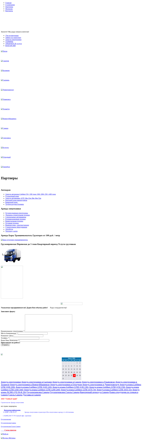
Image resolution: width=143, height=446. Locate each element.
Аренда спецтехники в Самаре (66, 382)
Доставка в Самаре (32, 394)
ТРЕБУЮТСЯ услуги (13, 44)
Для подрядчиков (12, 36)
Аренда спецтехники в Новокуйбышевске (30, 384)
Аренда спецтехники (13, 40)
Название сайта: (7, 336)
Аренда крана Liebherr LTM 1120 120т (34, 387)
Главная (8, 3)
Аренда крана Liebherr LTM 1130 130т (70, 387)
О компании (10, 5)
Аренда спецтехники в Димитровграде (100, 384)
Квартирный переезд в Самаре (94, 392)
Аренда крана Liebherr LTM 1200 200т (42, 389)
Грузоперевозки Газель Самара (65, 392)
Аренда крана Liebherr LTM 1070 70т (78, 389)
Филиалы (9, 9)
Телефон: (5, 338)
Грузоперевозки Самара (38, 392)
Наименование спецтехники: (12, 331)
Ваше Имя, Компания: (10, 340)
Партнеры (9, 7)
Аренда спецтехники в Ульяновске (98, 382)
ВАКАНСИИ (10, 46)
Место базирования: (9, 333)
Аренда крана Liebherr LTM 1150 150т (107, 387)
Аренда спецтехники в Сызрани (36, 382)
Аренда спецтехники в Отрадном (66, 384)
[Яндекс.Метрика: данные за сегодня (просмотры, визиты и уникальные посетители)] (8, 438)
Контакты (9, 11)
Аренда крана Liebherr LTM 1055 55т (114, 389)
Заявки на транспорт (13, 38)
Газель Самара (15, 394)
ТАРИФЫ (9, 42)
